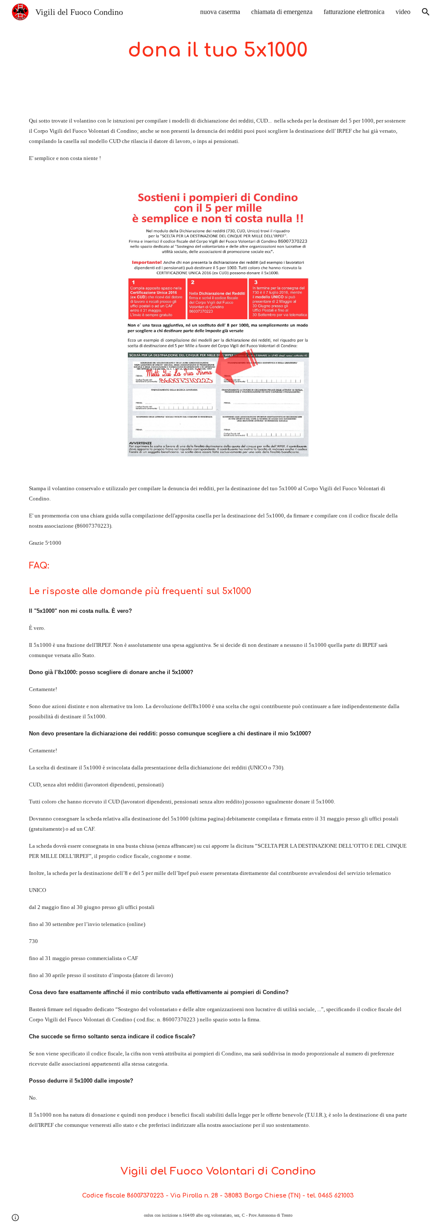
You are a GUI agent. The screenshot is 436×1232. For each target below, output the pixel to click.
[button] (426, 12)
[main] (217, 51)
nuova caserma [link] (220, 11)
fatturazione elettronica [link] (354, 11)
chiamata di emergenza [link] (282, 11)
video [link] (403, 11)
